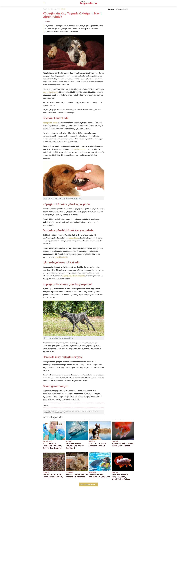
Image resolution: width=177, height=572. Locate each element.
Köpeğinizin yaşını (50, 123)
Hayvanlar (46, 9)
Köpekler (64, 9)
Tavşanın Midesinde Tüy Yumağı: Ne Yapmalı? (77, 475)
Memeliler (92, 472)
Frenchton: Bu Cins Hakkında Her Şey (97, 444)
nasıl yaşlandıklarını (50, 92)
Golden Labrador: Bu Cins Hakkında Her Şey (53, 475)
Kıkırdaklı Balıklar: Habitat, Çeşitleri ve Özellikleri (75, 445)
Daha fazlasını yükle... (88, 484)
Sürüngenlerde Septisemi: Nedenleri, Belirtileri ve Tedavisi (52, 445)
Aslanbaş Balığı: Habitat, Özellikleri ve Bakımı (123, 444)
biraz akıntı (73, 238)
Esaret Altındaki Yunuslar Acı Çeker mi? (99, 475)
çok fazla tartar (79, 149)
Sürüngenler (47, 441)
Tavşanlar (69, 472)
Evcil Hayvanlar (55, 9)
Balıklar (69, 441)
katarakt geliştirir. (61, 257)
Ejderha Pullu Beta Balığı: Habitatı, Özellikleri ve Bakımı (121, 476)
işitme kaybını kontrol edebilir (73, 276)
